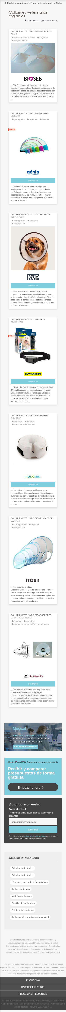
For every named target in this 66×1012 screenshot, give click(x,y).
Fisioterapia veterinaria (23, 910)
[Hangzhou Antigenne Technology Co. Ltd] (33, 579)
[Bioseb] (33, 78)
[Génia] (33, 171)
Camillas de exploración (23, 903)
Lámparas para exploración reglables (30, 882)
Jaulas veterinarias (21, 889)
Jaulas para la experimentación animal (30, 917)
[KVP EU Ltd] (33, 276)
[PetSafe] (33, 373)
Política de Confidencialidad (34, 836)
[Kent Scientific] (33, 676)
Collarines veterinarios (22, 868)
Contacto (33, 181)
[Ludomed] (33, 476)
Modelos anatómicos (22, 896)
